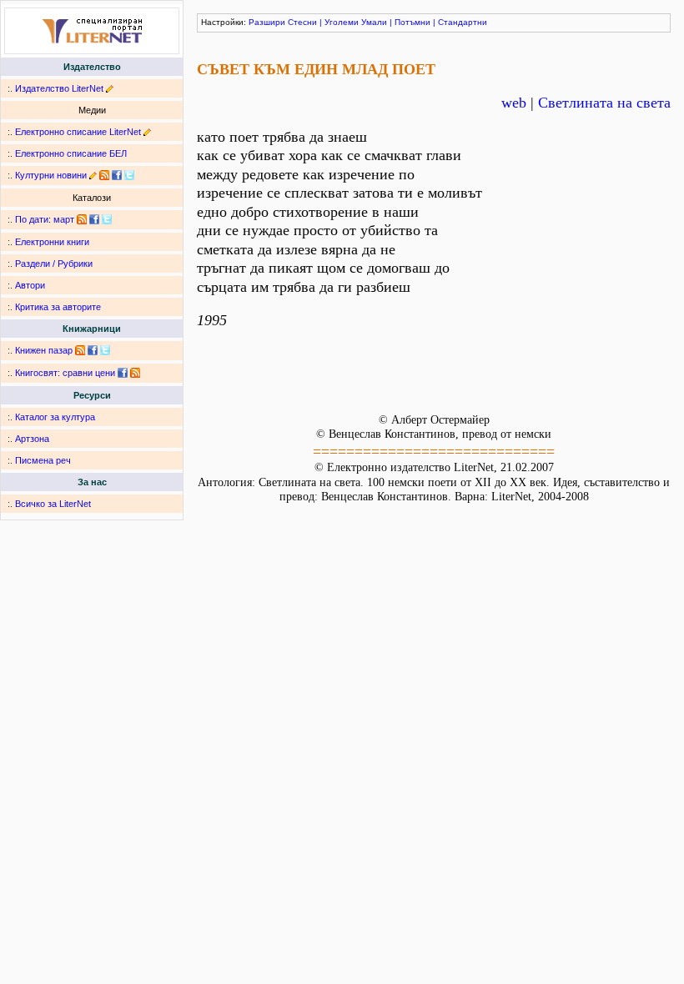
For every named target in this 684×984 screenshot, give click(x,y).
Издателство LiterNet (59, 88)
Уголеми (341, 22)
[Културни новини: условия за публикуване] (93, 175)
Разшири (267, 22)
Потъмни (412, 22)
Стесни (302, 22)
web (513, 102)
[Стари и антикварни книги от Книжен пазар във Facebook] (93, 350)
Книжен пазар (44, 350)
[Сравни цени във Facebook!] (123, 373)
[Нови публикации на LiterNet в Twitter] (107, 219)
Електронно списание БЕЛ (71, 153)
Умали (374, 22)
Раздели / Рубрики (54, 264)
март (63, 219)
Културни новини (51, 175)
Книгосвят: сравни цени (65, 373)
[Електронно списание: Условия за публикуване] (147, 132)
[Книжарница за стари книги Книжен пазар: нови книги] (80, 350)
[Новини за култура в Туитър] (129, 175)
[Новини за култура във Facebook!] (117, 175)
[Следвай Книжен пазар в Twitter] (105, 350)
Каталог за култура (55, 417)
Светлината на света (604, 102)
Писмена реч (43, 460)
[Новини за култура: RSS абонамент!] (104, 175)
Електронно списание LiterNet (78, 132)
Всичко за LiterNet (53, 504)
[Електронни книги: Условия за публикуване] (109, 88)
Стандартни (462, 22)
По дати (31, 219)
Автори (30, 285)
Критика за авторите (58, 307)
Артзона (32, 439)
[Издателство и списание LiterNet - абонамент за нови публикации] (82, 219)
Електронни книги (52, 242)
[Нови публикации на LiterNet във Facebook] (94, 219)
